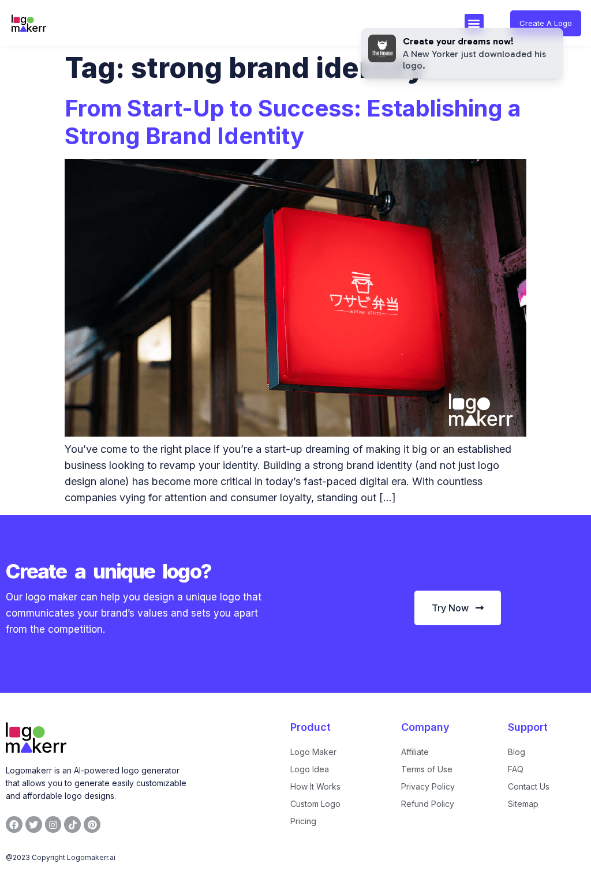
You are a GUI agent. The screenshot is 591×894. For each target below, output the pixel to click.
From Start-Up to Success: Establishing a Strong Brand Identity (293, 122)
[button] (474, 23)
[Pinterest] (92, 824)
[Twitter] (33, 824)
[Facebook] (14, 824)
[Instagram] (53, 824)
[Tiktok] (72, 824)
